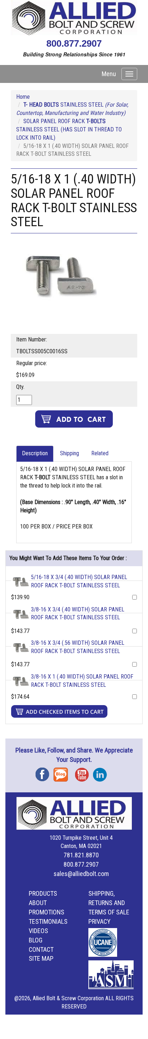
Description (35, 453)
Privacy (99, 921)
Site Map (41, 958)
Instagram (102, 772)
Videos (38, 931)
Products (43, 893)
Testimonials (48, 921)
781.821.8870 (81, 855)
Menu (109, 74)
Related (99, 453)
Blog (62, 772)
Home (23, 96)
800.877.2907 (74, 43)
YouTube (84, 772)
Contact (41, 949)
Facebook (44, 772)
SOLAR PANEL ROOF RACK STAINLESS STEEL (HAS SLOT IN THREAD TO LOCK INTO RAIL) (69, 129)
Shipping (69, 453)
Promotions (46, 912)
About (38, 903)
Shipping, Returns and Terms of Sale (108, 903)
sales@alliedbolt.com (81, 873)
